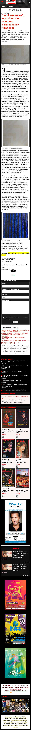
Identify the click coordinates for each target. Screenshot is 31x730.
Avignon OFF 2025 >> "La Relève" (11, 333)
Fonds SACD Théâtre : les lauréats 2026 (13, 365)
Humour (9, 347)
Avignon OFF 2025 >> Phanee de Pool (12, 334)
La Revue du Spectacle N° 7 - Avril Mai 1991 (8, 490)
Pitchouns (18, 347)
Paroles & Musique (25, 347)
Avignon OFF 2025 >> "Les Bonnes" (11, 340)
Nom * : (4, 283)
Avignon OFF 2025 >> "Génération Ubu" (12, 337)
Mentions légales (15, 689)
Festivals (13, 347)
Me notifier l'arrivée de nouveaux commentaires (15, 317)
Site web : (4, 294)
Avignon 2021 (12, 351)
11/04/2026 (4, 572)
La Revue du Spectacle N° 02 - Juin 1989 (22, 431)
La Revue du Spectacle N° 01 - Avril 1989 (8, 431)
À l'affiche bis (25, 345)
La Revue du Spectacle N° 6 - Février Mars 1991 (21, 461)
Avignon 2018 (12, 348)
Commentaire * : (6, 300)
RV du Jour (8, 350)
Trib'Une (3, 350)
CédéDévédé (24, 348)
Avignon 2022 (18, 351)
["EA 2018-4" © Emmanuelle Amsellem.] (15, 212)
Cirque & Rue (4, 347)
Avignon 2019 (18, 348)
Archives (6, 351)
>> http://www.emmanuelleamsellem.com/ (14, 265)
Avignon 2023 (25, 351)
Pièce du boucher (14, 350)
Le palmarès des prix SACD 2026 (11, 374)
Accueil (3, 6)
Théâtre (3, 345)
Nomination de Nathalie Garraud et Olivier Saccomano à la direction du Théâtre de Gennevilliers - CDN (13, 385)
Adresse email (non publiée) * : (10, 289)
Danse (7, 345)
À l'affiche (10, 6)
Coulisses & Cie (22, 350)
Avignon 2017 (6, 348)
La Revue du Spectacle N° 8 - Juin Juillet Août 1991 (22, 490)
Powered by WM (23, 692)
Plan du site (6, 692)
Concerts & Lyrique (13, 345)
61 (18, 343)
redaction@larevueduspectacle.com (15, 690)
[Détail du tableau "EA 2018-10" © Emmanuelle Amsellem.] (15, 45)
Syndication (15, 692)
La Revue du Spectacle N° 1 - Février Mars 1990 (7, 461)
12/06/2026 (4, 559)
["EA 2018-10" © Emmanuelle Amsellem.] (15, 119)
